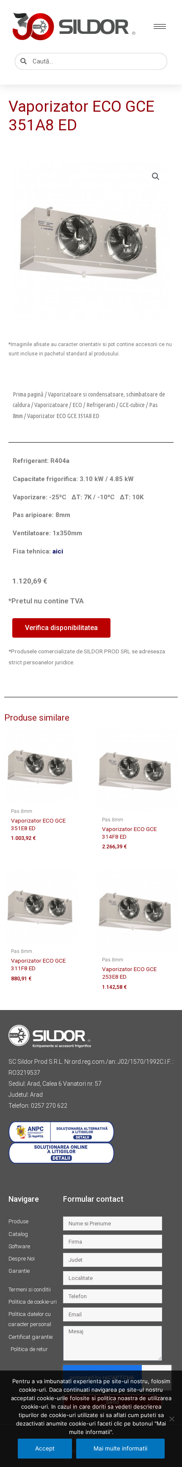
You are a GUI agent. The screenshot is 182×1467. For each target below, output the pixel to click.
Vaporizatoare (51, 404)
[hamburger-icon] (159, 26)
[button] (155, 176)
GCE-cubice (132, 404)
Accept (45, 1448)
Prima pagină (28, 394)
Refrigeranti (100, 404)
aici (57, 551)
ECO (77, 404)
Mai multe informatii (120, 1448)
